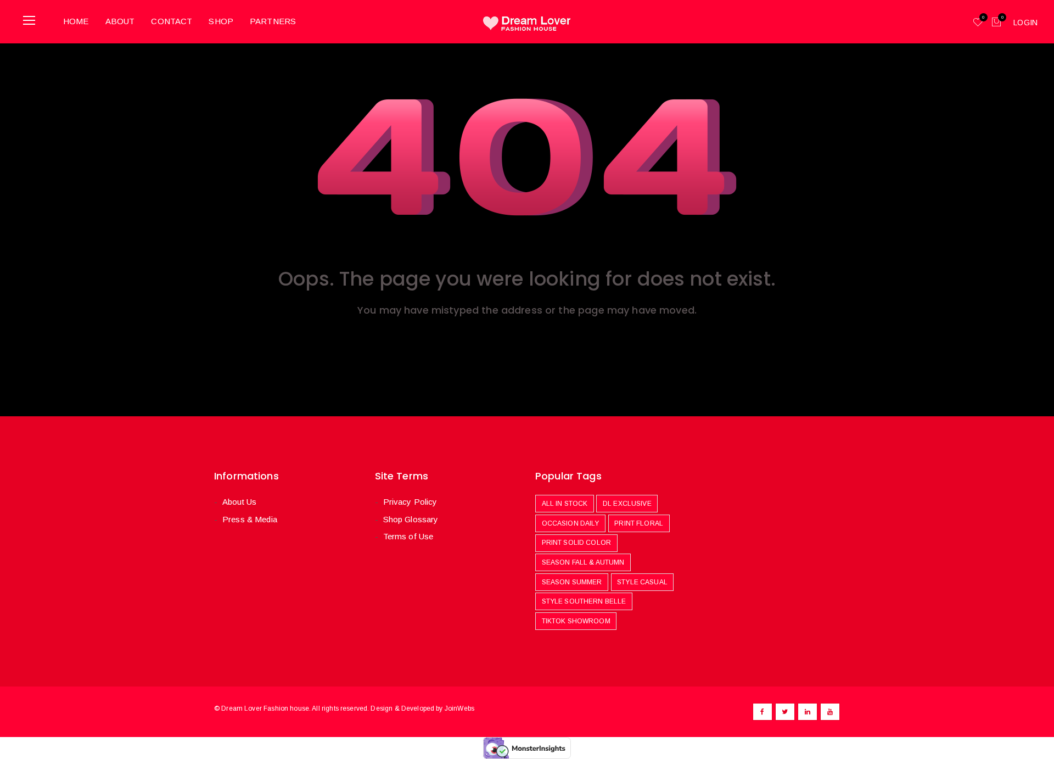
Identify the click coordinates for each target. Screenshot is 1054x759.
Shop (221, 21)
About (120, 21)
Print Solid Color (577, 542)
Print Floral (638, 523)
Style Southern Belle (584, 601)
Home (76, 21)
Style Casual (642, 582)
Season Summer (572, 582)
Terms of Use (408, 536)
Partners (273, 21)
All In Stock (565, 503)
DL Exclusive (627, 503)
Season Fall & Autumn (583, 562)
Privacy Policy (410, 501)
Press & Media (249, 519)
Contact (171, 21)
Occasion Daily (570, 523)
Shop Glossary (411, 519)
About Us (239, 501)
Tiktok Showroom (576, 621)
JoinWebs (459, 708)
